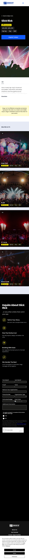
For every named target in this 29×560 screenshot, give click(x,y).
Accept (14, 550)
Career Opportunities (14, 535)
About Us (14, 530)
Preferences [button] (8, 545)
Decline (14, 553)
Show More (4, 96)
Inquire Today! (13, 37)
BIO (3, 82)
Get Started (14, 532)
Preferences (14, 556)
